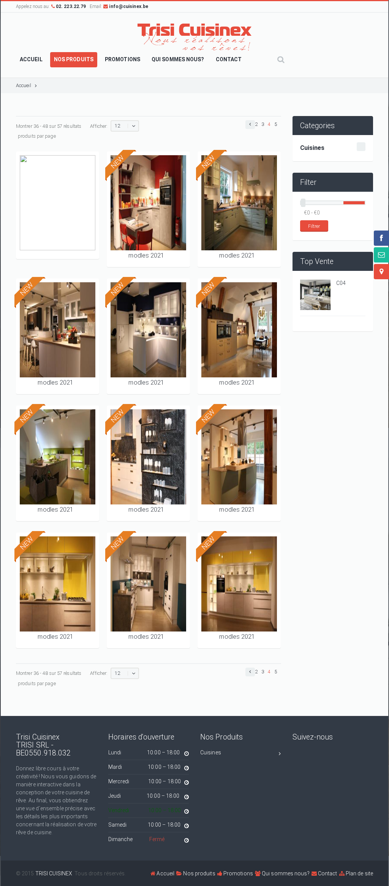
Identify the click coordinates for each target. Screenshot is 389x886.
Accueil (23, 85)
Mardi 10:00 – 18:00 (144, 767)
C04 (341, 283)
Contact (327, 873)
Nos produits (198, 873)
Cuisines (210, 752)
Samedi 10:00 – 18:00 (144, 825)
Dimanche (136, 839)
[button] (250, 124)
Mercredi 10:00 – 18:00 (144, 781)
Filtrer (314, 226)
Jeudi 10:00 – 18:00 (144, 796)
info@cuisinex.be (128, 6)
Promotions (237, 873)
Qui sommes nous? (285, 873)
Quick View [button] (57, 239)
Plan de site (359, 873)
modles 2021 (146, 255)
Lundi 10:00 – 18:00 (144, 752)
